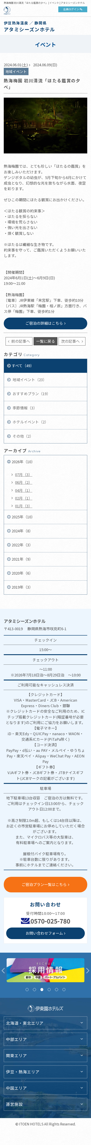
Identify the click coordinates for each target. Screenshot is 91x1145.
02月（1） (23, 498)
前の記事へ (20, 341)
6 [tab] (64, 989)
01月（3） (23, 506)
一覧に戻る (45, 341)
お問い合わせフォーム (44, 933)
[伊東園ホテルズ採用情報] (45, 970)
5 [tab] (56, 989)
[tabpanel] (45, 970)
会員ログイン (71, 9)
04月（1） (23, 490)
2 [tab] (34, 989)
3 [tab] (41, 989)
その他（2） (22, 436)
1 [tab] (27, 989)
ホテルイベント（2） (30, 422)
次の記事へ (71, 341)
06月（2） (23, 482)
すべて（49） (23, 365)
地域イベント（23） (29, 379)
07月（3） (23, 474)
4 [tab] (49, 989)
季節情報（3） (24, 408)
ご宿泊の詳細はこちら (44, 323)
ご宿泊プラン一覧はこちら (44, 884)
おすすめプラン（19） (31, 393)
